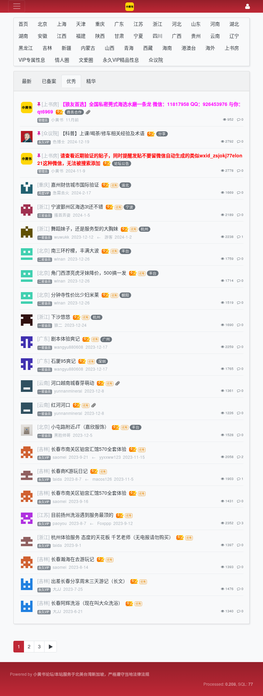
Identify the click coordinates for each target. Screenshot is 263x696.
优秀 (71, 80)
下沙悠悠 (60, 316)
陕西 (100, 35)
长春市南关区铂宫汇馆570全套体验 (88, 448)
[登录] (247, 6)
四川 (157, 35)
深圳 (102, 361)
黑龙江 (25, 47)
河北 (176, 23)
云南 (215, 35)
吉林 (47, 47)
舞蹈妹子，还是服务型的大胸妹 (84, 228)
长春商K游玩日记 (69, 470)
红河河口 (60, 404)
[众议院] (50, 133)
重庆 (100, 23)
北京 (42, 23)
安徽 (42, 35)
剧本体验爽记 (65, 338)
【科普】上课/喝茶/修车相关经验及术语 (102, 133)
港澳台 (188, 47)
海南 (167, 47)
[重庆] (43, 184)
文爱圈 (86, 59)
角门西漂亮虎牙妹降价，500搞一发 (88, 272)
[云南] (43, 382)
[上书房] (50, 103)
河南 (215, 23)
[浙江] (43, 206)
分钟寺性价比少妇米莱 (75, 294)
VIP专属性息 (31, 59)
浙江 (157, 23)
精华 (91, 80)
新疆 (66, 47)
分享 (162, 133)
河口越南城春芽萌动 (72, 382)
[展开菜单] (16, 6)
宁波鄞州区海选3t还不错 (77, 206)
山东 (196, 23)
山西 (109, 47)
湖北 (234, 23)
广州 (106, 339)
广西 (176, 35)
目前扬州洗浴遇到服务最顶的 (82, 514)
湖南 (23, 35)
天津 (81, 23)
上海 (61, 23)
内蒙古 (88, 47)
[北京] (43, 250)
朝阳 (125, 295)
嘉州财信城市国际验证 (75, 184)
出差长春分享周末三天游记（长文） (89, 580)
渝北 (125, 185)
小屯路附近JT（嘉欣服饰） (80, 426)
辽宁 (234, 35)
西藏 (148, 47)
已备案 (49, 80)
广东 (119, 23)
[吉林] (43, 448)
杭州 (144, 229)
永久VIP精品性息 (121, 59)
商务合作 (74, 112)
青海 (129, 47)
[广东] (43, 338)
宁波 (129, 206)
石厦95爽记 (63, 360)
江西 (61, 35)
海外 (210, 47)
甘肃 (119, 35)
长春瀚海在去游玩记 (72, 558)
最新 (27, 80)
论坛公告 (121, 163)
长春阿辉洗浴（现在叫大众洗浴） (87, 602)
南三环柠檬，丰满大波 (75, 250)
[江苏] (43, 514)
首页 (23, 23)
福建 (81, 35)
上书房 (232, 47)
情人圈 (62, 59)
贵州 (196, 35)
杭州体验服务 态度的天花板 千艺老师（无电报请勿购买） (112, 536)
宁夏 (138, 35)
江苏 (138, 23)
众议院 (156, 59)
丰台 (125, 251)
